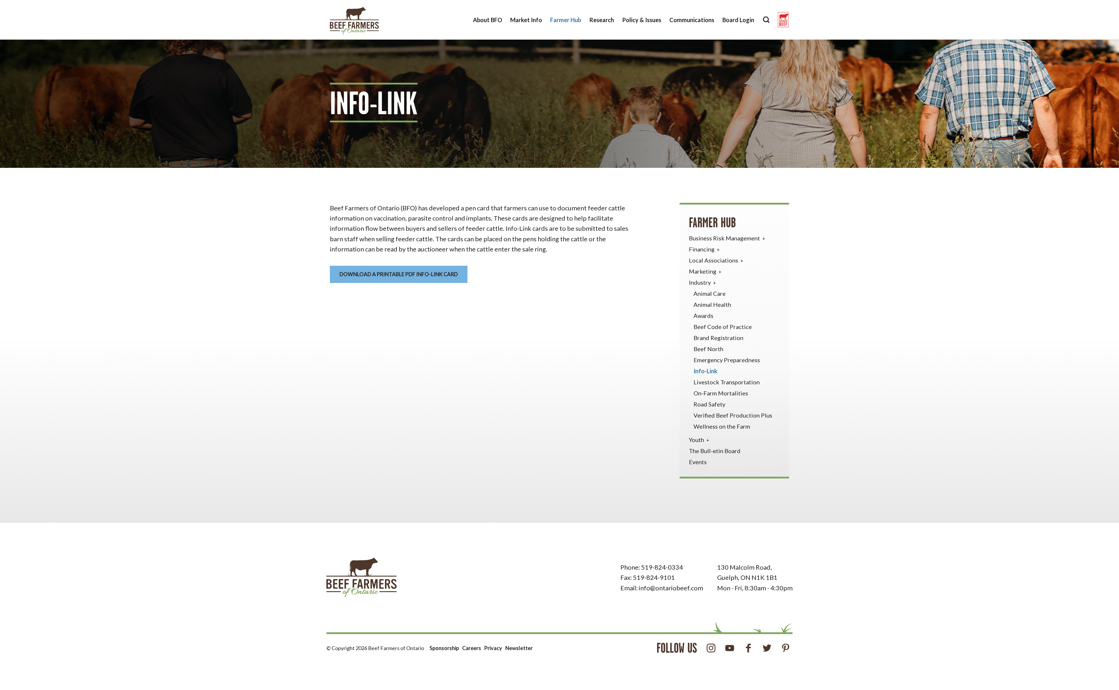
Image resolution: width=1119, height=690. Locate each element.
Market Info (526, 19)
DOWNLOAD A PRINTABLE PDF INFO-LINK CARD (398, 274)
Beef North (708, 348)
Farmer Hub (565, 19)
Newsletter (519, 648)
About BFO (487, 19)
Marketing (703, 271)
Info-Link (705, 370)
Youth (697, 439)
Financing (702, 249)
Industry (700, 282)
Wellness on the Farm (722, 426)
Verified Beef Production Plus (733, 415)
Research (601, 19)
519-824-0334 (662, 567)
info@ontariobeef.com (671, 588)
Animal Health (712, 304)
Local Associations (714, 260)
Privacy (493, 648)
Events (698, 461)
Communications (691, 19)
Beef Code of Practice (723, 326)
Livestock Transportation (727, 382)
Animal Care (710, 293)
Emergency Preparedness (727, 359)
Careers (471, 648)
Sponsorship (444, 648)
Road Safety (709, 404)
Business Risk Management (725, 238)
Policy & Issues (641, 19)
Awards (703, 315)
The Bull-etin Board (714, 450)
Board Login (738, 19)
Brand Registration (718, 337)
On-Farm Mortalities (721, 393)
